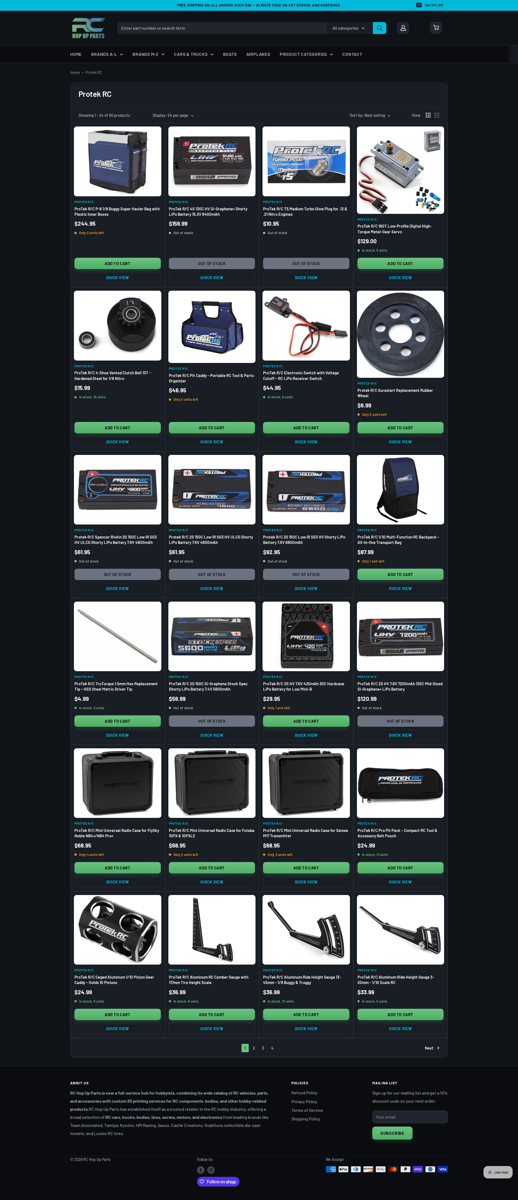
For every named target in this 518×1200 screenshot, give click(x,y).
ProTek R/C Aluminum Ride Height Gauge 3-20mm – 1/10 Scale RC (395, 980)
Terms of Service (307, 1110)
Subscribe (392, 1133)
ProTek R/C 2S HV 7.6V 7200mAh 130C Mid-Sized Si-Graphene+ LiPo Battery (399, 686)
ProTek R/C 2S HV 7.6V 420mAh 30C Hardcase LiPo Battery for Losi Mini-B (303, 686)
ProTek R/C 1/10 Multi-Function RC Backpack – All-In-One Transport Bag (398, 539)
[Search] (379, 28)
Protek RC (94, 72)
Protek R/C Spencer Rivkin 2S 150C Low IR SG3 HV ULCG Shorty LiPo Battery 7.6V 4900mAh (115, 539)
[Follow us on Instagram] (211, 1170)
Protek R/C (84, 202)
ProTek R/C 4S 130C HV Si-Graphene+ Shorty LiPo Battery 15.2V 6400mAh (208, 211)
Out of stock (212, 263)
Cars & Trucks (190, 54)
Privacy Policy (304, 1101)
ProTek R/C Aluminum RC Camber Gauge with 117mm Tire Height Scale (208, 980)
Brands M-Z (145, 54)
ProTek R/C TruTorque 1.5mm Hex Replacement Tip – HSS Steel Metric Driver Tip (116, 686)
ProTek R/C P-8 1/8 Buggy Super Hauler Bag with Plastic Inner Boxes (117, 211)
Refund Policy (304, 1092)
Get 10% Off (434, 5)
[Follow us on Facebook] (201, 1170)
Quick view (117, 277)
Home (76, 54)
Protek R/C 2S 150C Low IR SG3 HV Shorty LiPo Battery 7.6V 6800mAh (304, 539)
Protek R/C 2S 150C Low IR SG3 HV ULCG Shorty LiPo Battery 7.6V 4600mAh (211, 539)
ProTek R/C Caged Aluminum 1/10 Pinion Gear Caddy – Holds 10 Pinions (114, 980)
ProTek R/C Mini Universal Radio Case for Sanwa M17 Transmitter (305, 833)
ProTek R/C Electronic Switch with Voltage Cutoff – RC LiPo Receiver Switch (301, 375)
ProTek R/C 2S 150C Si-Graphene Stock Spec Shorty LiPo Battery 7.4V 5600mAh (208, 686)
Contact (352, 54)
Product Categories (303, 54)
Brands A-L (104, 54)
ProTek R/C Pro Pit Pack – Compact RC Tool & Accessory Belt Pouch (397, 833)
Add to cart (118, 263)
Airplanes (258, 54)
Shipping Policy (305, 1118)
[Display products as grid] (428, 115)
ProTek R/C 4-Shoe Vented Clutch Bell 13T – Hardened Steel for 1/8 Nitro (112, 375)
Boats (230, 54)
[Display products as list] (437, 115)
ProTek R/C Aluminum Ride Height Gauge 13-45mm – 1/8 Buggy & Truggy (302, 980)
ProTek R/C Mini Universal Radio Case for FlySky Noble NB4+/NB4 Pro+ (116, 833)
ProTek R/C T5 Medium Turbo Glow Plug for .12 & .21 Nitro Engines (305, 211)
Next (429, 1047)
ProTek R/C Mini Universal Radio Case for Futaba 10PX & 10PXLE (211, 833)
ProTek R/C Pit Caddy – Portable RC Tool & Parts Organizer (211, 378)
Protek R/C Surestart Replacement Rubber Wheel (395, 393)
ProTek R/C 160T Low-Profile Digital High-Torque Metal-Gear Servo (394, 229)
